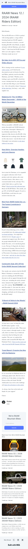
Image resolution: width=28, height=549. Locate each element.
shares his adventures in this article (14, 385)
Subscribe (14, 6)
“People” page (15, 237)
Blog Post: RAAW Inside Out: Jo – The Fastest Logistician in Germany (14, 204)
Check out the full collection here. (15, 186)
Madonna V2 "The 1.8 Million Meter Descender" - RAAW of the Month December (14, 99)
